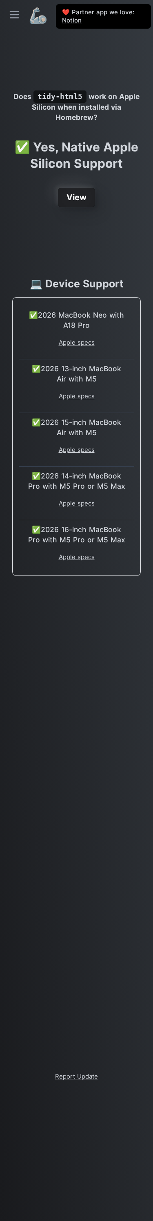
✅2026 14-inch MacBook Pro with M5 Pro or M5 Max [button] (76, 481)
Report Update (76, 1076)
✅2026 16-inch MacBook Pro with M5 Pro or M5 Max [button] (76, 534)
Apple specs (77, 342)
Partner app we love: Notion (98, 16)
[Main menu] (14, 15)
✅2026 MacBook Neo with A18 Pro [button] (76, 320)
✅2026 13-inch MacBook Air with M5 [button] (76, 373)
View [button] (76, 197)
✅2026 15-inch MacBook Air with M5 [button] (76, 427)
